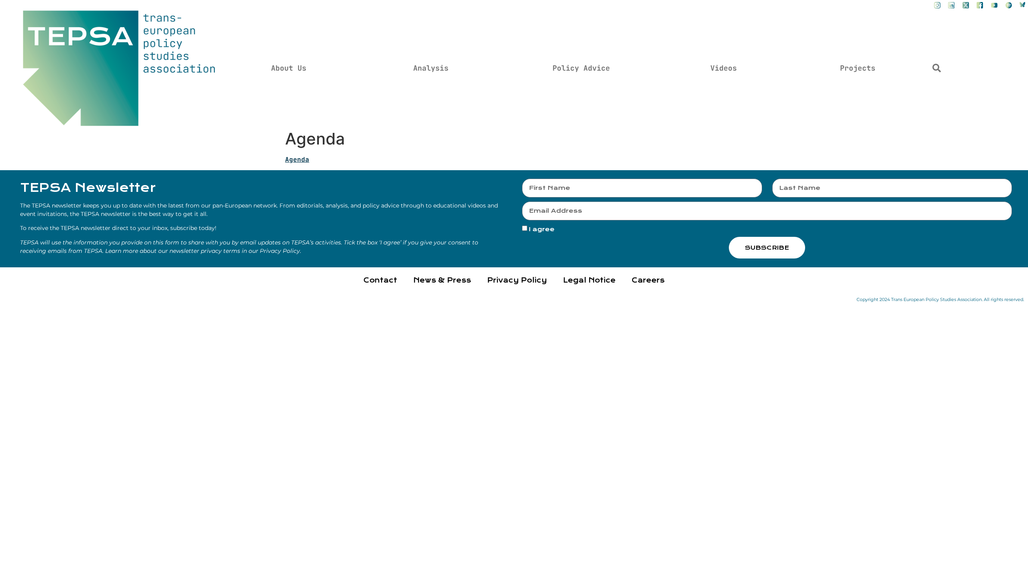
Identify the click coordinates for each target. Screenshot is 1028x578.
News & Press (442, 280)
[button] (936, 68)
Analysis (431, 68)
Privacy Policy (517, 280)
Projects (857, 68)
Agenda (297, 159)
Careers (648, 280)
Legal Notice (589, 280)
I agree (542, 229)
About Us (288, 68)
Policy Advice (581, 68)
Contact (380, 280)
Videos (723, 68)
